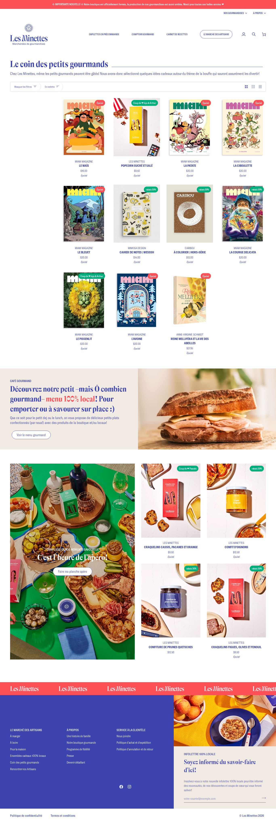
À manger (15, 736)
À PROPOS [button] (73, 730)
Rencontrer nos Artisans (23, 769)
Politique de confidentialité (26, 815)
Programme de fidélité (78, 749)
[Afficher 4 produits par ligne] (261, 86)
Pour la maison (18, 749)
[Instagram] (129, 787)
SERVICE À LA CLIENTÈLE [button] (131, 730)
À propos (258, 13)
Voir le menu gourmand (31, 435)
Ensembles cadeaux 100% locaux (28, 755)
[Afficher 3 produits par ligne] (253, 86)
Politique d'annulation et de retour (135, 749)
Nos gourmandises (234, 13)
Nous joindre (124, 736)
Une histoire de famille (79, 736)
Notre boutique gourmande (81, 742)
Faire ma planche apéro (72, 571)
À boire (14, 742)
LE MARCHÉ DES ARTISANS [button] (26, 730)
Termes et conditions (63, 815)
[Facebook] (121, 787)
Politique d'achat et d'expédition (134, 742)
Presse (70, 755)
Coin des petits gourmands (24, 762)
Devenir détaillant (76, 762)
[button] (216, 34)
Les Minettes (249, 815)
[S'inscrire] (262, 798)
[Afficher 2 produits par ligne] (246, 86)
